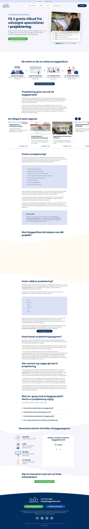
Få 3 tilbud (82, 5)
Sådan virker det (32, 5)
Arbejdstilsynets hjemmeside (29, 328)
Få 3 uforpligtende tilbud (44, 331)
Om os (47, 5)
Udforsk (41, 5)
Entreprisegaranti (57, 5)
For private (39, 1)
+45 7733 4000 (46, 499)
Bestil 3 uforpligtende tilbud (17, 38)
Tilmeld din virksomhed (55, 506)
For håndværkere (48, 1)
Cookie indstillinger (44, 525)
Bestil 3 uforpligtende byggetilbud (44, 481)
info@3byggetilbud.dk (50, 501)
